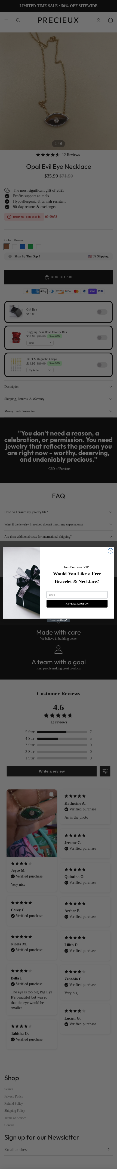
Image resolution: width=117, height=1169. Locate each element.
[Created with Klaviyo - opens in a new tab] (58, 620)
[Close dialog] (110, 550)
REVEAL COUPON (77, 603)
